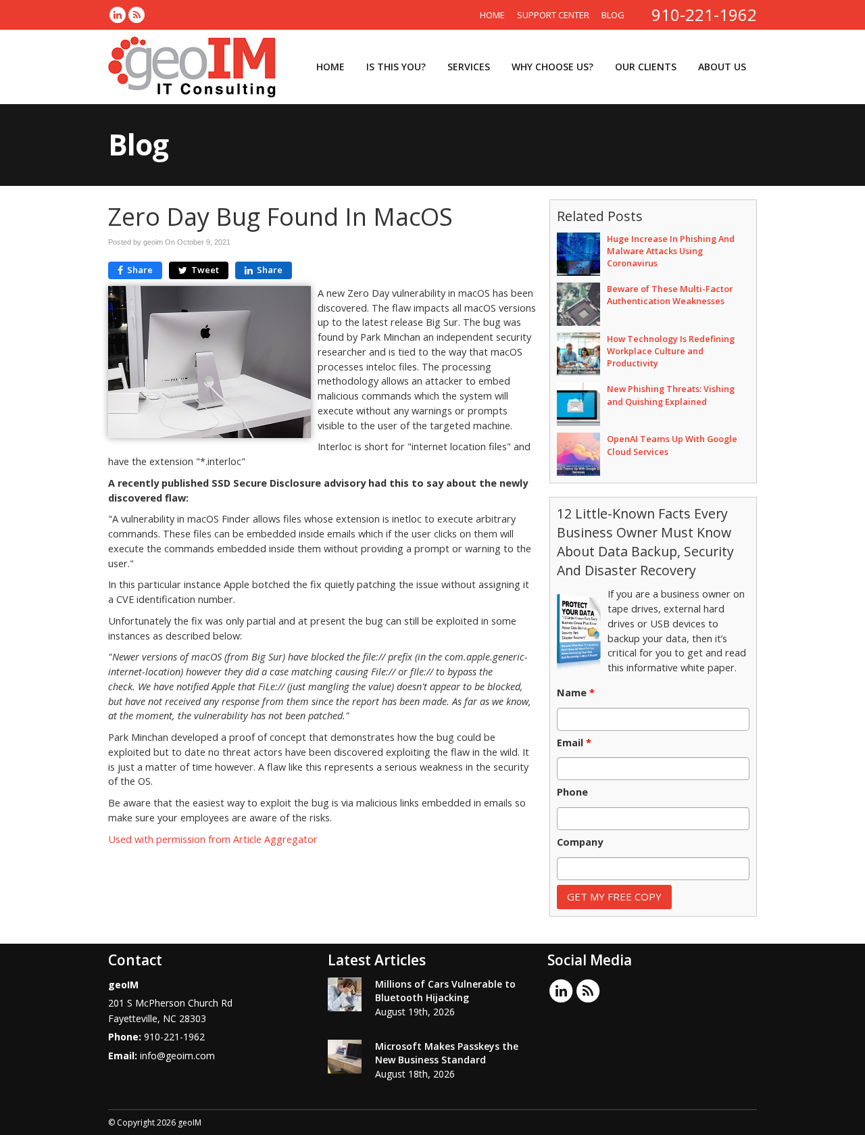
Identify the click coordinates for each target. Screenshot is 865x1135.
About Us (722, 66)
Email (574, 743)
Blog (612, 15)
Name (576, 693)
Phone (572, 792)
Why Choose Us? (552, 66)
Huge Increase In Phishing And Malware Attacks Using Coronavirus (671, 251)
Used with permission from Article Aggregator (213, 839)
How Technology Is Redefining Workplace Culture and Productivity (671, 351)
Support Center (553, 15)
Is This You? (396, 66)
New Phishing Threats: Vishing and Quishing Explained (671, 395)
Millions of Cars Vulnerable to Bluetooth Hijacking (445, 990)
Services (468, 66)
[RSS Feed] (136, 14)
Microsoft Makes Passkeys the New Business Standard (446, 1053)
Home (492, 15)
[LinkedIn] (117, 14)
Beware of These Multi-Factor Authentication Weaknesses (670, 295)
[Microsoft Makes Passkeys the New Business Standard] (345, 1056)
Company (580, 842)
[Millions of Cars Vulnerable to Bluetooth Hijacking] (345, 994)
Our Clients (645, 66)
